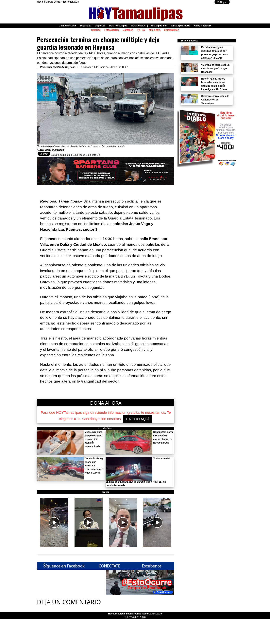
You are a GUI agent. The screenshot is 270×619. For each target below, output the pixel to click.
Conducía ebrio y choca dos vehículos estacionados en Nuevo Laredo (94, 465)
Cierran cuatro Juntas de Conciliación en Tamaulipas (215, 100)
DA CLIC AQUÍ (137, 419)
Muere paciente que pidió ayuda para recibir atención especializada (93, 439)
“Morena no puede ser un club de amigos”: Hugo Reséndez (215, 68)
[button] (54, 522)
